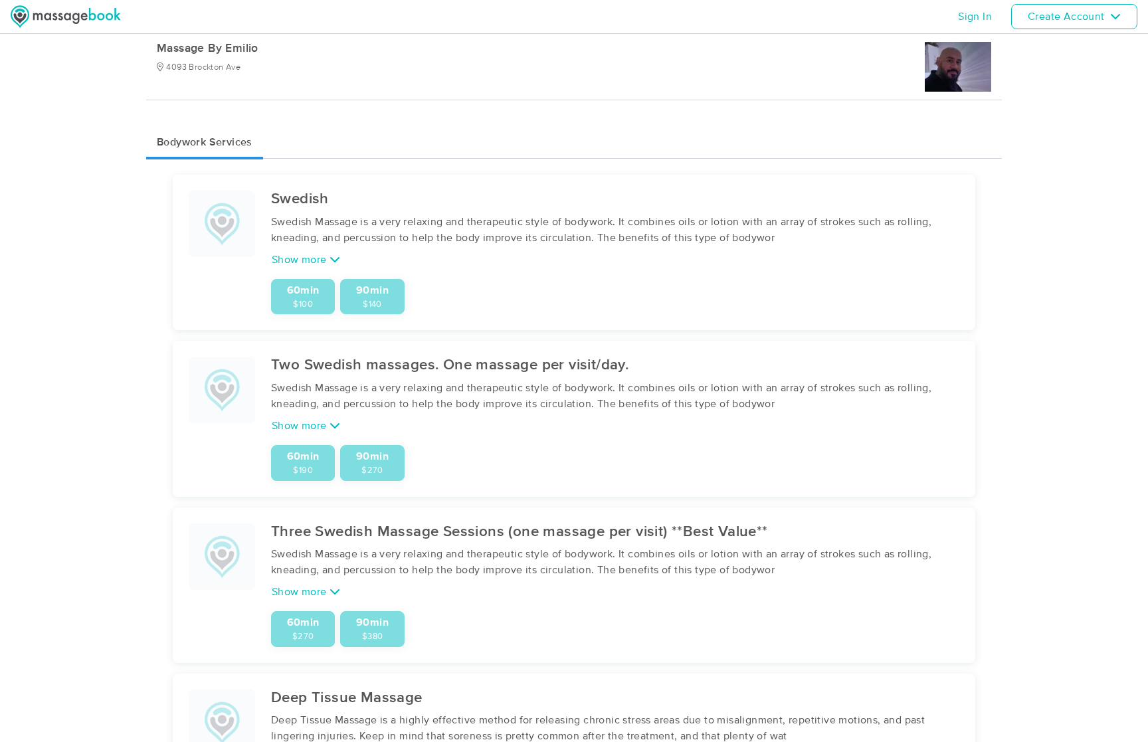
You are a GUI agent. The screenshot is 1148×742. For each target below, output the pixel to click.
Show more (301, 259)
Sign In (975, 16)
